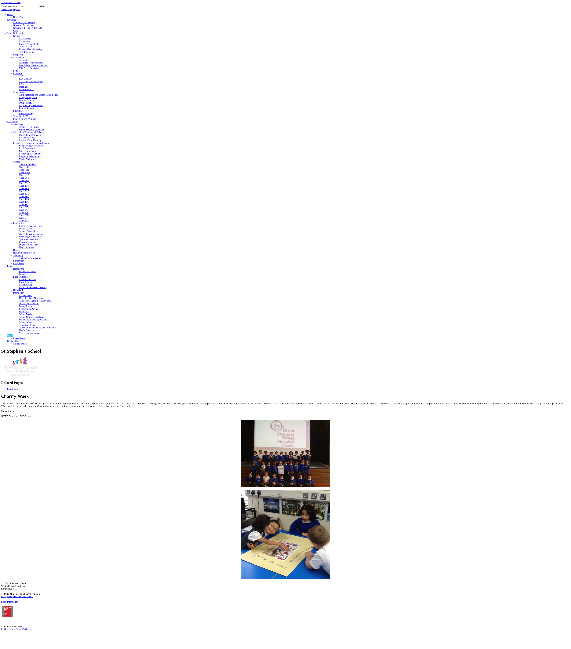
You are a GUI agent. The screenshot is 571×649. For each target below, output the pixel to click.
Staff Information (27, 52)
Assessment (18, 124)
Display (16, 250)
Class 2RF (24, 186)
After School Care (27, 279)
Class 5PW (24, 207)
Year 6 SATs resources (29, 333)
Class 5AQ (24, 210)
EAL (21, 84)
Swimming (18, 255)
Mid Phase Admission (29, 68)
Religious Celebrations (29, 156)
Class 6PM (24, 215)
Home (10, 14)
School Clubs (25, 285)
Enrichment (18, 260)
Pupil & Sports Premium (24, 119)
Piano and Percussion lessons (32, 287)
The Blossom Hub (27, 164)
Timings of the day (28, 325)
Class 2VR (24, 188)
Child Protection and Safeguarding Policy (38, 95)
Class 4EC (24, 202)
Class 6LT (24, 218)
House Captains (26, 228)
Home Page (18, 17)
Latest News (19, 338)
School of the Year (21, 116)
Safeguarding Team (28, 97)
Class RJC (24, 167)
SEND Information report (31, 81)
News (10, 335)
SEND (22, 76)
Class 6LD (24, 220)
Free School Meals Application (33, 65)
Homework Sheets (27, 271)
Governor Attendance (23, 25)
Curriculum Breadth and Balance (28, 132)
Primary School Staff (29, 44)
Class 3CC (24, 194)
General (17, 36)
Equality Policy (26, 113)
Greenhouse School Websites (18, 629)
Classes (16, 161)
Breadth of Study (27, 137)
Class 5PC (24, 212)
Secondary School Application (33, 319)
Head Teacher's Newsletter (31, 298)
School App (24, 311)
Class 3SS (24, 196)
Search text (6, 6)
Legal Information (9, 602)
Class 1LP (24, 175)
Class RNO (24, 172)
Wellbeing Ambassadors (30, 236)
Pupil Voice (18, 223)
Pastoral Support (26, 100)
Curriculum (12, 121)
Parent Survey (25, 306)
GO (42, 6)
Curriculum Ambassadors (31, 234)
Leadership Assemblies (30, 153)
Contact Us (12, 341)
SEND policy (25, 78)
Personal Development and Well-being (31, 143)
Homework (18, 268)
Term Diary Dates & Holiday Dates (35, 301)
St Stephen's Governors (24, 22)
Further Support (26, 108)
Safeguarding (19, 92)
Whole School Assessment (31, 129)
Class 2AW (24, 183)
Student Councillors (28, 231)
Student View (25, 322)
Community (24, 41)
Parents (10, 266)
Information (18, 293)
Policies (16, 70)
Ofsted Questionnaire (29, 303)
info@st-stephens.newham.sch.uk (17, 596)
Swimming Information (30, 258)
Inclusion (17, 73)
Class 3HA (24, 191)
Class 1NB (24, 177)
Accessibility (25, 38)
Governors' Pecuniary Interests (27, 28)
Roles (15, 30)
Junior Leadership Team (30, 226)
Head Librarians (26, 247)
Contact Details (20, 343)
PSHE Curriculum (27, 151)
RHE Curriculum (27, 148)
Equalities (17, 111)
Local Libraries (26, 282)
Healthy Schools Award (24, 252)
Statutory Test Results (29, 127)
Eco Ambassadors (27, 242)
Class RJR (24, 169)
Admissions (18, 57)
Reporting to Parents (28, 309)
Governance (13, 20)
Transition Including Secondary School (37, 327)
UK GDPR (18, 290)
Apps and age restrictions (31, 105)
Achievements (25, 295)
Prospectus (18, 54)
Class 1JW (24, 180)
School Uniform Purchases (31, 317)
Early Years (18, 263)
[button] (46, 5)
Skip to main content (11, 2)
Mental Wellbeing (27, 159)
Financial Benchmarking (30, 49)
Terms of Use (25, 46)
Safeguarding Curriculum (31, 145)
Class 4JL (23, 204)
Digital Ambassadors (29, 244)
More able (24, 86)
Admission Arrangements (31, 62)
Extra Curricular (20, 277)
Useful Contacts (26, 330)
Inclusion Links (26, 89)
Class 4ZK (24, 199)
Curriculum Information (30, 135)
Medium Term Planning (30, 140)
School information (16, 33)
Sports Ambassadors (28, 239)
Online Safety (25, 103)
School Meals (25, 314)
